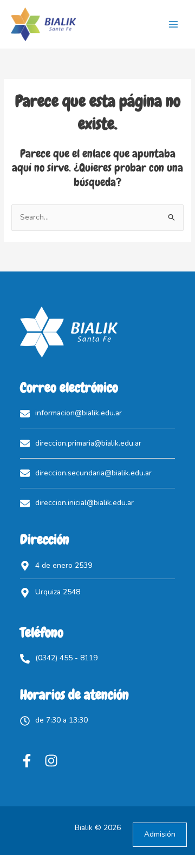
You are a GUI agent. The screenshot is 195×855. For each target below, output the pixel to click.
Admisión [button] (160, 834)
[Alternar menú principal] (173, 25)
